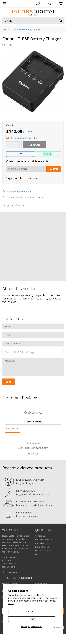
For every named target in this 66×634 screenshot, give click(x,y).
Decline (31, 618)
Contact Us (40, 535)
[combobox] (33, 20)
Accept (31, 611)
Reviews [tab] (10, 428)
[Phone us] (38, 3)
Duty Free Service (43, 550)
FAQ (37, 554)
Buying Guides (42, 546)
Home (6, 29)
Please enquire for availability (24, 137)
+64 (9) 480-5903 (11, 572)
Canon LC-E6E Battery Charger (27, 29)
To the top (33, 453)
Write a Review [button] (34, 421)
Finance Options (9, 583)
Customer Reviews (44, 539)
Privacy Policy (40, 583)
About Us (39, 543)
